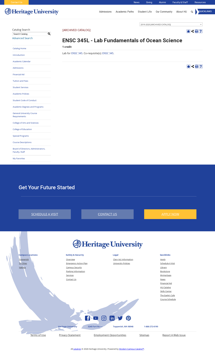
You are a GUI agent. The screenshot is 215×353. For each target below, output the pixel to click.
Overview (70, 259)
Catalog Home (19, 48)
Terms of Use (38, 335)
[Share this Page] (192, 31)
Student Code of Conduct (25, 100)
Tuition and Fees (20, 80)
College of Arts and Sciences (26, 122)
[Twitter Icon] (120, 319)
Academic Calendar (22, 61)
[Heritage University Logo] (107, 249)
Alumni (162, 2)
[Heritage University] (31, 12)
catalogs (77, 349)
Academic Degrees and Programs (28, 106)
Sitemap (144, 335)
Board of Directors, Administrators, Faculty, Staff (29, 150)
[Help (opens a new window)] (200, 31)
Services (70, 275)
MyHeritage (165, 275)
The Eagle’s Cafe (167, 295)
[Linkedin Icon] (112, 319)
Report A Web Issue (174, 335)
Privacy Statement (70, 335)
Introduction (19, 55)
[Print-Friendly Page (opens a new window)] (196, 31)
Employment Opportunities (110, 335)
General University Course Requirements (25, 115)
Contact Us (16, 2)
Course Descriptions (22, 142)
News (136, 2)
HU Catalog (165, 287)
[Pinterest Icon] (128, 319)
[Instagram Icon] (103, 319)
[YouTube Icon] (95, 319)
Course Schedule (168, 299)
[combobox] (171, 24)
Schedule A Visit (167, 263)
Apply (163, 259)
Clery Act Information (123, 259)
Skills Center (166, 291)
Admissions (18, 67)
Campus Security (74, 267)
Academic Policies (21, 93)
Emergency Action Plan (77, 263)
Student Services (20, 87)
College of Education (22, 129)
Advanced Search (22, 38)
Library (163, 267)
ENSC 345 (76, 53)
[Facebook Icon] (87, 319)
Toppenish (24, 259)
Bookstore (165, 271)
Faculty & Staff (180, 2)
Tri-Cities (23, 263)
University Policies (121, 263)
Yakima (22, 267)
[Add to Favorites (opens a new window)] (188, 31)
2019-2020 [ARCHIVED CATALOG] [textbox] (156, 24)
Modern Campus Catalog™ (131, 349)
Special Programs (21, 135)
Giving (149, 2)
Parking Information (75, 271)
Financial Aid (18, 74)
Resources (200, 2)
